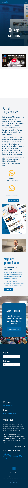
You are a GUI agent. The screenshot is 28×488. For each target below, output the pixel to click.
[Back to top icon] (14, 468)
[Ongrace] (4, 2)
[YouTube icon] (14, 483)
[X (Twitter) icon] (13, 483)
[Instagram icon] (16, 483)
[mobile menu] (26, 2)
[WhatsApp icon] (10, 483)
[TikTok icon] (17, 483)
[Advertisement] (14, 82)
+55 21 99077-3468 (8, 405)
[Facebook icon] (11, 483)
